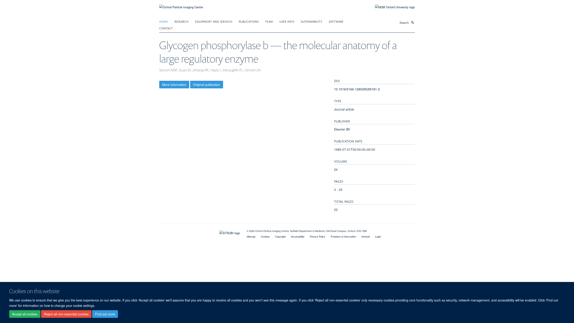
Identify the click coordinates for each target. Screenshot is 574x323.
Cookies (265, 236)
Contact (166, 28)
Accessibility (297, 236)
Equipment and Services (213, 21)
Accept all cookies (24, 314)
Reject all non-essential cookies (66, 314)
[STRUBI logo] (199, 232)
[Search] (412, 22)
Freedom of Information (343, 236)
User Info (286, 21)
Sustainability (311, 21)
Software (336, 21)
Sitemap (251, 236)
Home (163, 21)
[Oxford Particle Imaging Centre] (181, 6)
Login (378, 236)
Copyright (280, 236)
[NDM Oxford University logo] (391, 7)
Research (181, 21)
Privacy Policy (317, 236)
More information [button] (174, 84)
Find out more (105, 314)
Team (269, 21)
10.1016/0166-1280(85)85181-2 (357, 89)
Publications (249, 21)
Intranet (365, 236)
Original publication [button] (206, 84)
